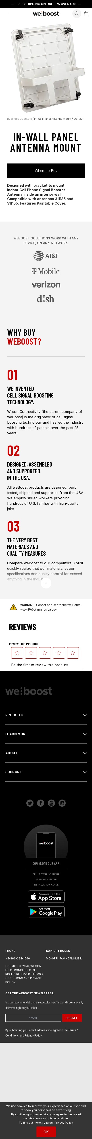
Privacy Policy (63, 1122)
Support (13, 772)
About (11, 753)
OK (46, 1132)
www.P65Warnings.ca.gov (38, 609)
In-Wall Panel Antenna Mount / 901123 (58, 118)
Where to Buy (46, 170)
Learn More (16, 734)
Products (15, 715)
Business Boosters (19, 118)
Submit (72, 1018)
